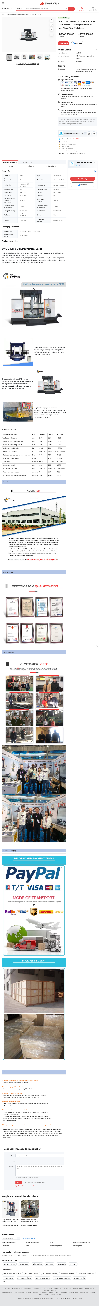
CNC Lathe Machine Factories (12, 1273)
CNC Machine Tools (9, 1264)
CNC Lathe (73, 1264)
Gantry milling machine (32, 1242)
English (15, 1292)
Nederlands (64, 1292)
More (3, 1282)
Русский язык (43, 1292)
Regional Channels (78, 1288)
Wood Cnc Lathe (8, 1278)
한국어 (76, 1292)
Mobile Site (46, 1290)
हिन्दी (87, 1292)
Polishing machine (78, 1246)
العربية (71, 1292)
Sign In (61, 153)
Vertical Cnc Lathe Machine (62, 1278)
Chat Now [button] (78, 43)
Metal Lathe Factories (67, 1273)
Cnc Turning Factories (31, 1273)
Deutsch (57, 1292)
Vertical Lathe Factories (49, 1273)
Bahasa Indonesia (56, 1294)
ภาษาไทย (92, 1292)
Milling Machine (23, 1264)
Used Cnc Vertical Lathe (42, 1278)
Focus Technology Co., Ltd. (37, 1298)
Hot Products (8, 1288)
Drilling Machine (37, 1264)
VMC (27, 1246)
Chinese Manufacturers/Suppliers (32, 1288)
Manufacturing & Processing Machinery (17, 14)
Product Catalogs (29, 1238)
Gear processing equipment (81, 1242)
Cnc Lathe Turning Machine (86, 1273)
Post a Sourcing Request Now (25, 1186)
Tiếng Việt (46, 1294)
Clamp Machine (6, 1246)
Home (3, 14)
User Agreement (60, 1298)
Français (35, 1292)
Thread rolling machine (56, 1246)
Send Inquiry (63, 43)
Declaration (70, 1298)
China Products (18, 1288)
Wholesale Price (58, 1288)
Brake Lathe (49, 1264)
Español (21, 1292)
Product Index (88, 1288)
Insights (53, 1290)
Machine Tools (33, 14)
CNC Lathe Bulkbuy (80, 1278)
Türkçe (40, 1294)
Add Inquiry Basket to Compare (28, 64)
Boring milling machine (8, 1242)
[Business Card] (95, 171)
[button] (59, 166)
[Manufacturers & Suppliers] (49, 3)
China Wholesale (47, 1288)
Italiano (51, 1292)
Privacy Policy (78, 1298)
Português (28, 1292)
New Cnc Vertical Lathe (24, 1278)
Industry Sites (67, 1288)
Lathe (41, 14)
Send (18, 1182)
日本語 (82, 1292)
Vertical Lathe (61, 1264)
